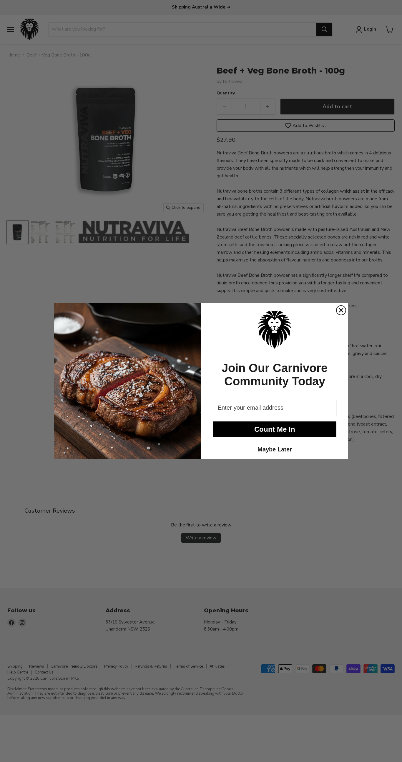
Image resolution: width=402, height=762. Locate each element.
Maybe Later (275, 449)
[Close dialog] (341, 310)
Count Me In (274, 429)
